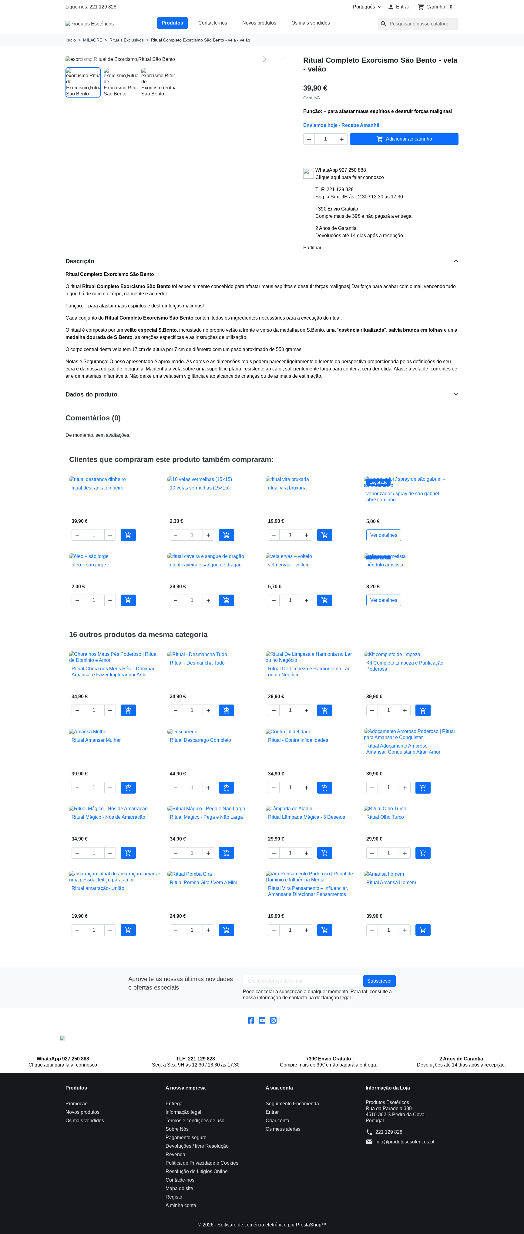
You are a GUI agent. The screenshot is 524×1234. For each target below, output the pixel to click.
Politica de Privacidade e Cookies (202, 1163)
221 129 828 (388, 1132)
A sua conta (279, 1087)
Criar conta (277, 1120)
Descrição (80, 261)
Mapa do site (179, 1188)
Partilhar (327, 247)
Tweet (337, 247)
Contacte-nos (212, 22)
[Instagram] (273, 1019)
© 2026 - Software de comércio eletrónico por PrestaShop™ (262, 1224)
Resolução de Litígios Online (197, 1171)
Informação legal (183, 1112)
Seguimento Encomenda (292, 1103)
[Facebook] (251, 1019)
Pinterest (347, 247)
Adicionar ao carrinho (404, 139)
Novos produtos (259, 22)
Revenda (175, 1154)
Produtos (172, 22)
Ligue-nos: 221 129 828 (91, 6)
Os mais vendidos (310, 22)
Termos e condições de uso (195, 1120)
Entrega (174, 1103)
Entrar (272, 1112)
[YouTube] (262, 1019)
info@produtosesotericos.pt (404, 1141)
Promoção (77, 1103)
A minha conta (181, 1205)
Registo (174, 1196)
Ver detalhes (383, 535)
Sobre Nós (177, 1129)
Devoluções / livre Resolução (197, 1146)
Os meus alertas (283, 1129)
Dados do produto (91, 394)
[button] (398, 7)
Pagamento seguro (186, 1137)
